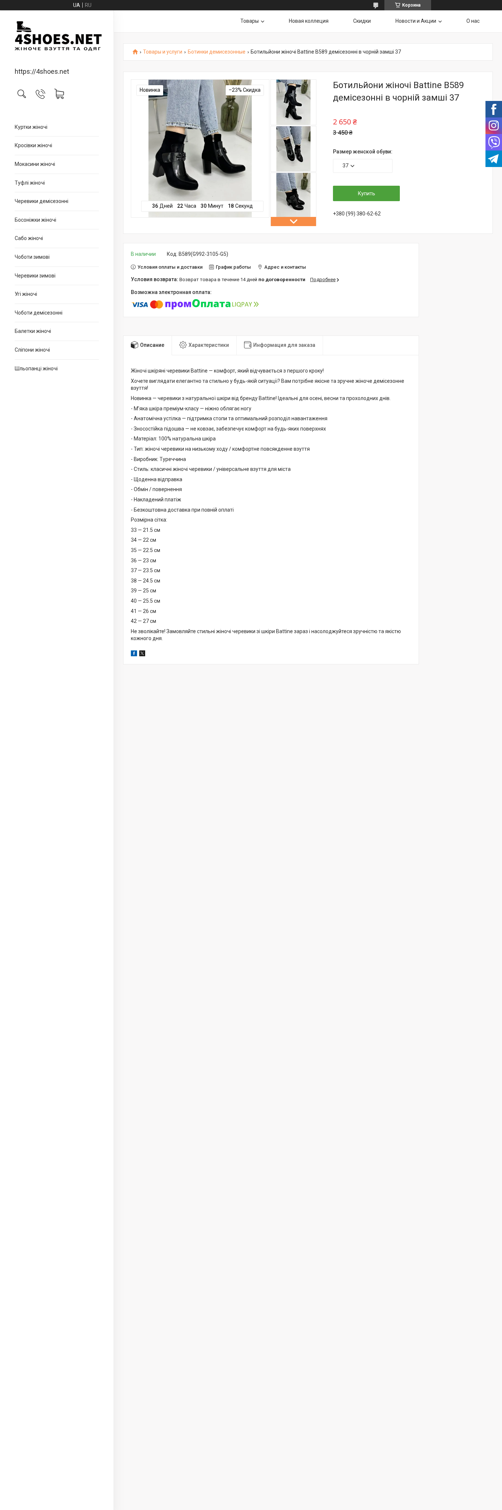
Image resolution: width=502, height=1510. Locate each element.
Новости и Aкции (415, 21)
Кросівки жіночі (33, 145)
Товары (249, 21)
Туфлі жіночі (30, 183)
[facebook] (134, 654)
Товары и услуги (162, 52)
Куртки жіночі (31, 127)
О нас (473, 21)
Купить (366, 193)
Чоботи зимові (32, 257)
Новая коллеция (309, 21)
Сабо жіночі (29, 238)
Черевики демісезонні (41, 201)
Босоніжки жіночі (35, 220)
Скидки (362, 21)
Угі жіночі (26, 294)
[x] (142, 654)
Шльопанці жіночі (36, 368)
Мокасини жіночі (35, 164)
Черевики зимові (35, 276)
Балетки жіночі (33, 331)
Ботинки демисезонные (216, 52)
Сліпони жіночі (32, 350)
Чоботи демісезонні (38, 313)
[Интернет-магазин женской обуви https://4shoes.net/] (57, 39)
